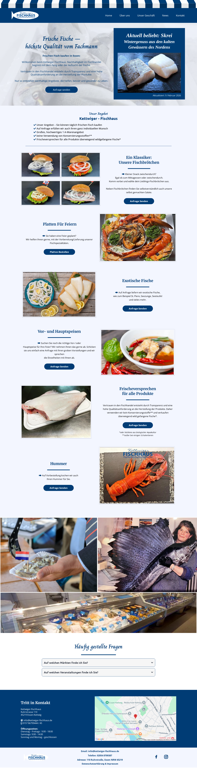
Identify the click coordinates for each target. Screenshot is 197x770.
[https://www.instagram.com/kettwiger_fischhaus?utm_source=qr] (167, 757)
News (165, 15)
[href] (135, 718)
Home (108, 15)
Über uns (125, 15)
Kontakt (180, 15)
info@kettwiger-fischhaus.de (38, 720)
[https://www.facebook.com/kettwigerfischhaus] (156, 757)
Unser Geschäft (146, 15)
